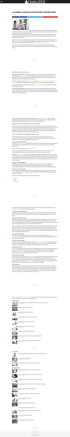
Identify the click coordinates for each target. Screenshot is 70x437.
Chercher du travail (15, 9)
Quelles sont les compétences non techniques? (26, 331)
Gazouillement (16, 181)
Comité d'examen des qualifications (24, 358)
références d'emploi (30, 260)
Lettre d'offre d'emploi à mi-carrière (24, 398)
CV (38, 118)
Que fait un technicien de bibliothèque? (25, 415)
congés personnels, (30, 256)
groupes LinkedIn (21, 154)
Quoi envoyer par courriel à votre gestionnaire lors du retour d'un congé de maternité (32, 302)
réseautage (31, 81)
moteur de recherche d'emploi (42, 241)
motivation (22, 251)
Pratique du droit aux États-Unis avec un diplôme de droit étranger (29, 410)
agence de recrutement (39, 84)
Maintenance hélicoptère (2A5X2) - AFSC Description (27, 388)
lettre (18, 251)
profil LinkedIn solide (22, 143)
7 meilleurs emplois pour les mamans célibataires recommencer (29, 340)
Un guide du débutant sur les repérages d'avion (26, 419)
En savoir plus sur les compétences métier (25, 312)
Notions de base (20, 9)
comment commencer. (32, 148)
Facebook (15, 177)
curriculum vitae (22, 76)
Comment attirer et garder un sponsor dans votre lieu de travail (29, 369)
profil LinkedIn (45, 118)
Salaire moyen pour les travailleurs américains (26, 321)
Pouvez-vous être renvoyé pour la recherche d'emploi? (27, 316)
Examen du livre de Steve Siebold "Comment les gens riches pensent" (30, 374)
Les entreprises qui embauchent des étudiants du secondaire (28, 393)
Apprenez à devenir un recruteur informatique (26, 326)
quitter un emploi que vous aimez (40, 42)
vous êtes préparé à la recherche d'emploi (22, 297)
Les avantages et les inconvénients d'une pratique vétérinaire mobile (30, 379)
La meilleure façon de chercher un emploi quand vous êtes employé (30, 335)
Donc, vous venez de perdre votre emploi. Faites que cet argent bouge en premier (32, 353)
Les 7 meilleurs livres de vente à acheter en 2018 (26, 407)
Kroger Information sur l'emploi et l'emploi (25, 307)
